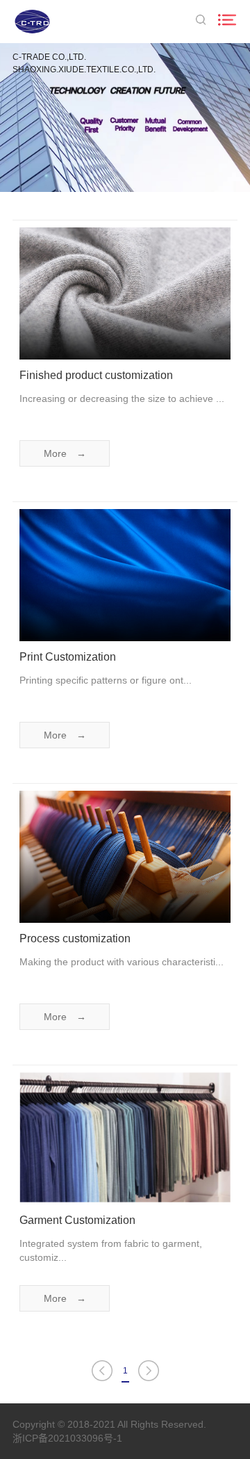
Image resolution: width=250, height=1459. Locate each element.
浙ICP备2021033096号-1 (67, 1438)
